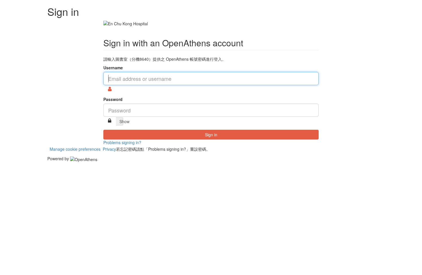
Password (113, 99)
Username (113, 67)
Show (121, 121)
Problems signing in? (122, 142)
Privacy (109, 149)
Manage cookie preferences (75, 149)
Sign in (211, 135)
